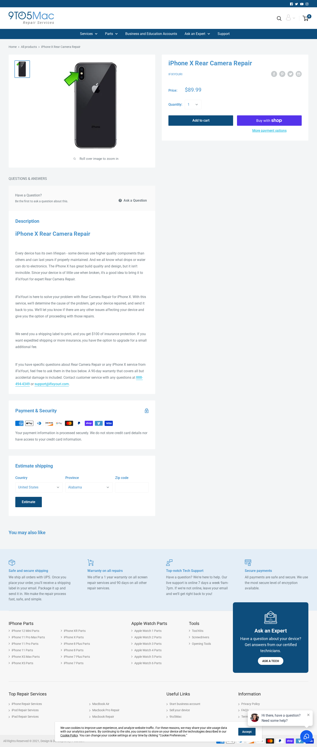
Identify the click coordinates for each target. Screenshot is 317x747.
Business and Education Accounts (151, 34)
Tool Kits (197, 630)
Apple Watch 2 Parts (148, 637)
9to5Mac (175, 716)
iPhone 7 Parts (73, 663)
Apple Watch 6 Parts (148, 663)
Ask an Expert (195, 34)
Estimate (28, 502)
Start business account (184, 704)
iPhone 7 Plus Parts (77, 656)
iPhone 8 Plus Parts (77, 643)
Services (86, 34)
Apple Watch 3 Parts (148, 643)
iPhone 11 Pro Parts (25, 643)
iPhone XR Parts (75, 630)
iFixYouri (175, 74)
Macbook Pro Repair (105, 710)
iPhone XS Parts (22, 663)
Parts (109, 34)
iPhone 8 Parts (73, 650)
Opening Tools (201, 643)
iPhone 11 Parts (22, 650)
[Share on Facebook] (274, 74)
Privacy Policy (250, 704)
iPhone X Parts (74, 637)
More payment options (269, 131)
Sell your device (179, 710)
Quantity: (175, 104)
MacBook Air (100, 704)
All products (29, 47)
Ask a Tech (270, 661)
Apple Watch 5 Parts (148, 656)
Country (21, 478)
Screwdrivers (200, 637)
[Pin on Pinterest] (282, 74)
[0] (304, 18)
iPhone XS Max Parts (26, 656)
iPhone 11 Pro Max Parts (28, 637)
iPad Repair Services (25, 716)
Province (72, 478)
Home (13, 47)
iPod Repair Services (25, 710)
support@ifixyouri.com (52, 384)
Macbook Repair (103, 716)
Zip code (122, 478)
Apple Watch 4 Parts (148, 650)
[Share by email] (299, 74)
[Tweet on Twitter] (290, 74)
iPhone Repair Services (27, 704)
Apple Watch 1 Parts (148, 630)
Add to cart (200, 120)
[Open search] (279, 18)
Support (224, 34)
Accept (247, 731)
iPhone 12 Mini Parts (25, 630)
